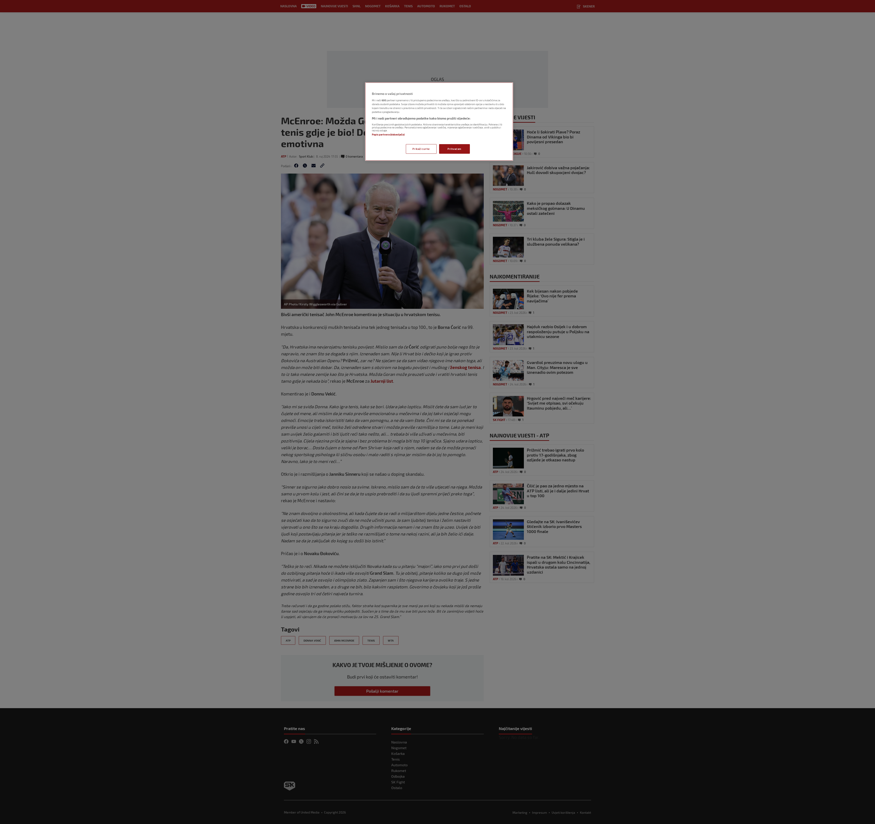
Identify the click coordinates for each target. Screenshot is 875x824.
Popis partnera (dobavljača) (388, 134)
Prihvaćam (454, 148)
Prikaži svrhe (421, 148)
